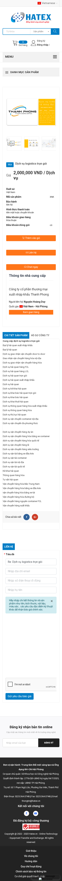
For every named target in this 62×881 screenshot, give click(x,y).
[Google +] (35, 517)
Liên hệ (32, 252)
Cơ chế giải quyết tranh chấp (30, 876)
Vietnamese (48, 3)
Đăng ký (48, 743)
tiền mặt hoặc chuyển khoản (20, 212)
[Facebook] (26, 517)
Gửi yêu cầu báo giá (19, 696)
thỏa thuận (11, 220)
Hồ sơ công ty (40, 335)
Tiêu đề (10, 554)
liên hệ (9, 204)
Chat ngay (32, 267)
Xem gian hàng (31, 312)
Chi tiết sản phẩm (16, 335)
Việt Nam (10, 192)
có (51, 225)
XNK (52, 197)
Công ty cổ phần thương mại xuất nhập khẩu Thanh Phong (29, 291)
